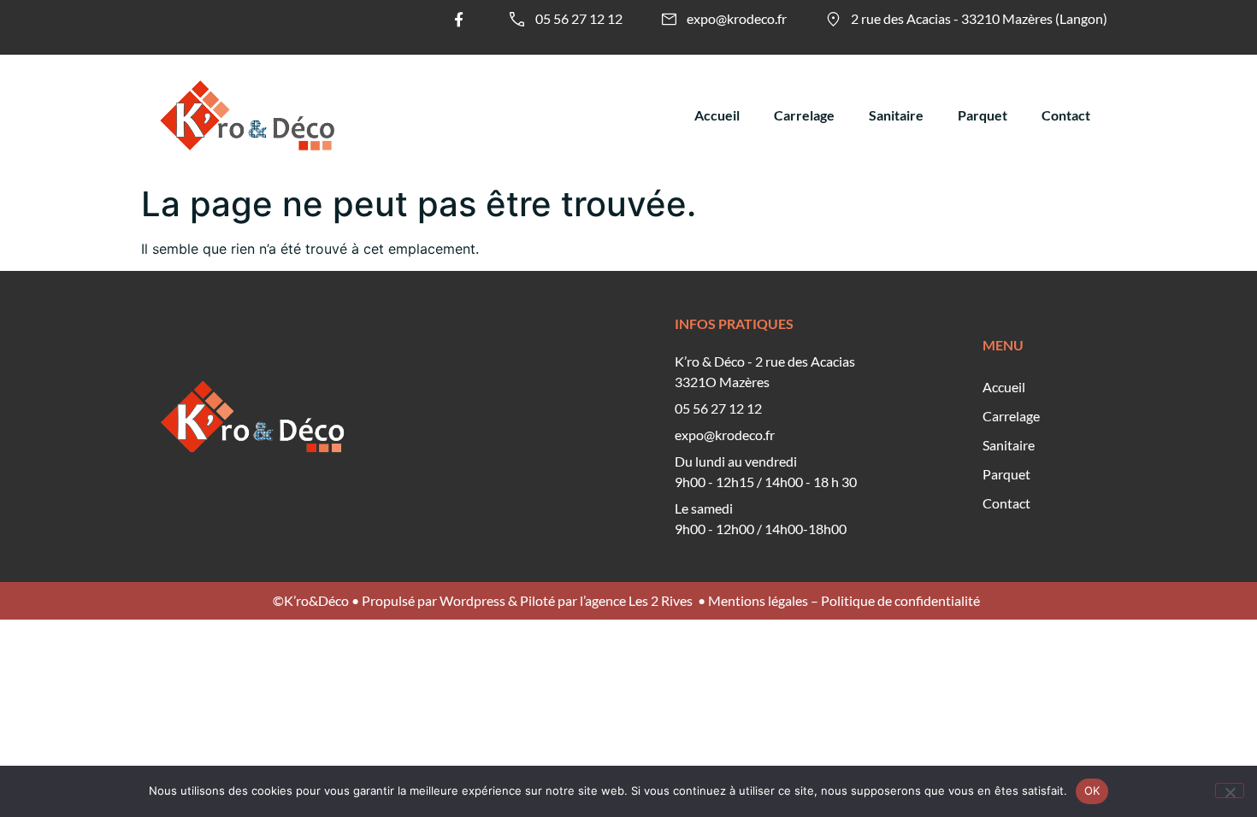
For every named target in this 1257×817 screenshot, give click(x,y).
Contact (1066, 115)
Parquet (982, 115)
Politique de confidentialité (900, 600)
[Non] (1229, 790)
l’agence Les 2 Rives (636, 600)
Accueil (717, 115)
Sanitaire (896, 115)
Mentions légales (758, 600)
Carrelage (804, 115)
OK (1092, 790)
